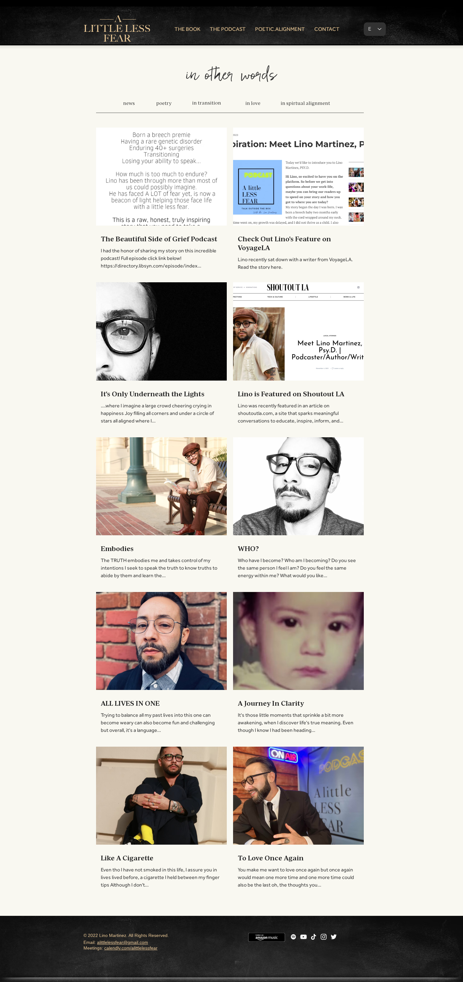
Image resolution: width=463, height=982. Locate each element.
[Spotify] (293, 937)
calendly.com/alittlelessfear (130, 947)
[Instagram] (324, 937)
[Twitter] (334, 937)
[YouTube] (303, 937)
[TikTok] (313, 937)
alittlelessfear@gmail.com (122, 942)
